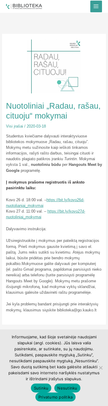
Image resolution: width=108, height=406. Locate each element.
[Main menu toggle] (96, 6)
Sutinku (41, 388)
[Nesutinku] (101, 368)
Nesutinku (67, 388)
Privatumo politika (55, 397)
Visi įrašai (14, 126)
